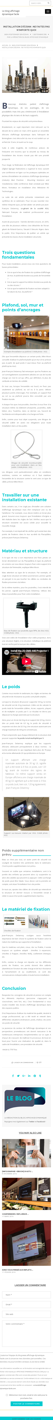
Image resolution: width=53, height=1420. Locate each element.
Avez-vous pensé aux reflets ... (17, 1270)
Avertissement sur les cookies (26, 1419)
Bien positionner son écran (16, 34)
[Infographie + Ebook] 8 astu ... (17, 1171)
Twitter (32, 1121)
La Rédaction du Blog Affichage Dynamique (29, 37)
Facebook (41, 1121)
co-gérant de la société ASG (35, 208)
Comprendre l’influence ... (15, 1214)
